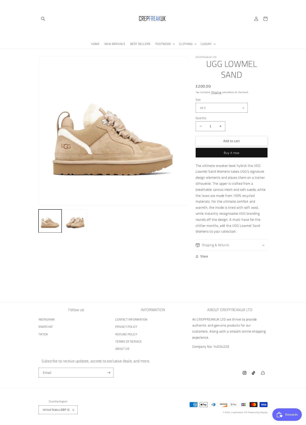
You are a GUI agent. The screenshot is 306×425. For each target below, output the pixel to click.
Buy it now (231, 152)
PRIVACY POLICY (126, 326)
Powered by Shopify (257, 412)
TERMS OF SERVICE (128, 341)
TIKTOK (43, 334)
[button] (43, 18)
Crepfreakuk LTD (239, 412)
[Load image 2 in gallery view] (75, 221)
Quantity (201, 118)
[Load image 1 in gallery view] (50, 221)
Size (198, 100)
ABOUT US (122, 348)
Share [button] (204, 256)
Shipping (216, 92)
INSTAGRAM (47, 319)
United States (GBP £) (56, 410)
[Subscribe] (108, 373)
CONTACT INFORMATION (131, 319)
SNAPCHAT (46, 326)
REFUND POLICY (126, 334)
